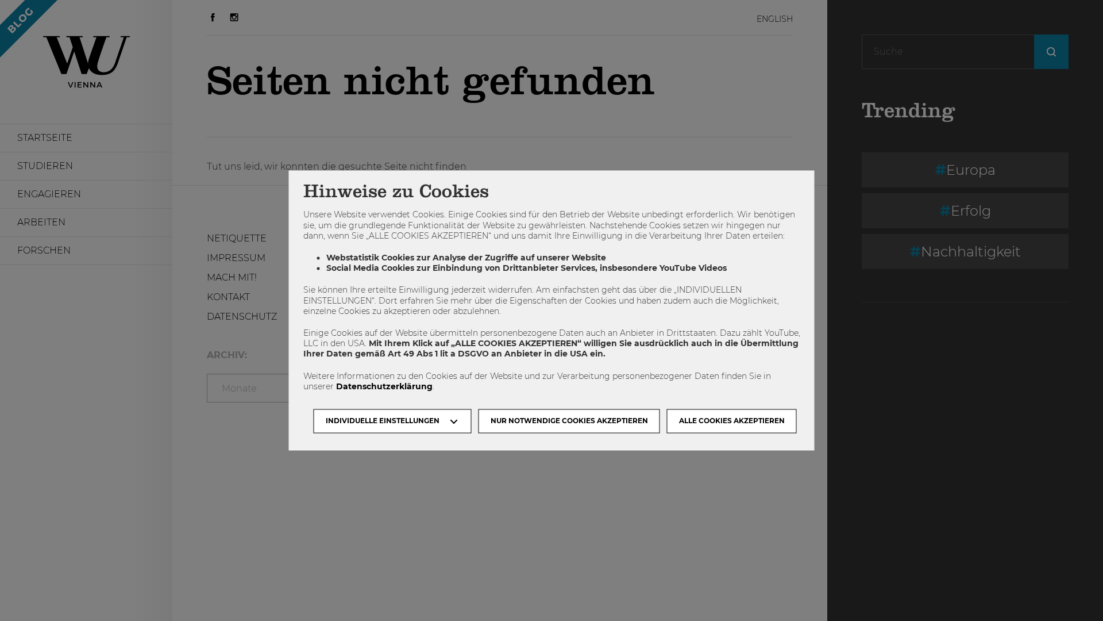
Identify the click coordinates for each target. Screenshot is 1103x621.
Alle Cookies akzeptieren (732, 421)
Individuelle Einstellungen (382, 421)
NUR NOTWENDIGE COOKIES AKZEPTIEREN (569, 421)
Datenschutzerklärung (384, 386)
